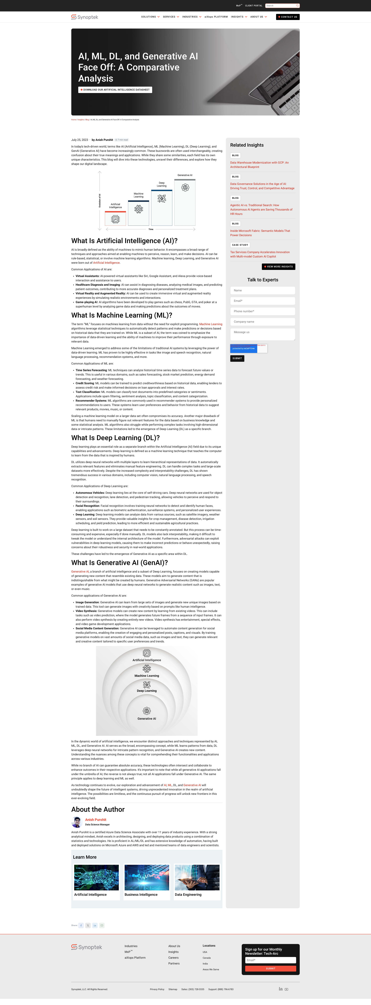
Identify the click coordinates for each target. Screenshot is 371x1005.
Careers (173, 958)
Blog (87, 119)
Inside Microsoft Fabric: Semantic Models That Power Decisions (260, 233)
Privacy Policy (157, 989)
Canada (207, 958)
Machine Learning (210, 324)
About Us (174, 946)
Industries (131, 946)
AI (165, 785)
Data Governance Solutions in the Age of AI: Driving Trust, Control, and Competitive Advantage (262, 186)
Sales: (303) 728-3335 (192, 989)
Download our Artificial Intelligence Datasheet (116, 90)
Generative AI (80, 572)
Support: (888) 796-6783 (220, 989)
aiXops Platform (135, 958)
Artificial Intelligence (106, 263)
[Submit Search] (298, 6)
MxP (239, 5)
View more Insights (280, 266)
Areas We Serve (211, 969)
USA (205, 952)
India (205, 963)
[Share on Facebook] (81, 925)
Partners (174, 963)
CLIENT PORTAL (253, 5)
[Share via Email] (102, 925)
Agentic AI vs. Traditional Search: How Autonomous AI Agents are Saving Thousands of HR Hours (261, 209)
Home (73, 119)
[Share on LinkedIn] (95, 925)
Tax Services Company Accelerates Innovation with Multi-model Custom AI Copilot (260, 254)
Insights (81, 119)
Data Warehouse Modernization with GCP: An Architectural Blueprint (259, 165)
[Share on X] (88, 925)
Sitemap (173, 989)
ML (170, 785)
